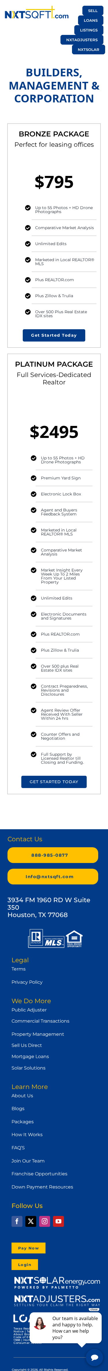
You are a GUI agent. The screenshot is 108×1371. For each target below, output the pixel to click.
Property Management (38, 1034)
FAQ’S (18, 1147)
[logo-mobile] (36, 7)
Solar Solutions (29, 1068)
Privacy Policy (27, 982)
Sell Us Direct (27, 1045)
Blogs (18, 1108)
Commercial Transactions (40, 1021)
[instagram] (44, 1221)
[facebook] (17, 1221)
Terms (19, 969)
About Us (22, 1095)
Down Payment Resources (42, 1187)
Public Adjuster (29, 1010)
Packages (23, 1121)
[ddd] (57, 1296)
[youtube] (58, 1221)
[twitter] (30, 1221)
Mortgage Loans (30, 1056)
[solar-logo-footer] (57, 1277)
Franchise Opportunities (39, 1173)
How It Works (27, 1134)
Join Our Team (28, 1161)
